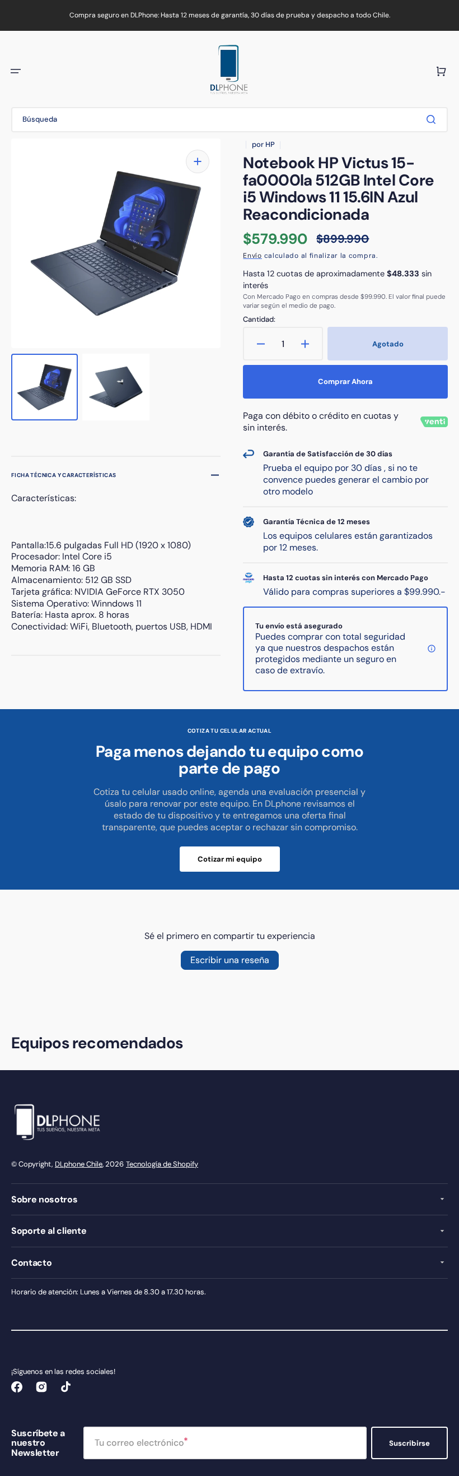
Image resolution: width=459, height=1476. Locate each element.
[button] (15, 71)
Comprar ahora (345, 381)
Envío (252, 255)
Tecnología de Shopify (162, 1164)
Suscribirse (409, 1443)
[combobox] (229, 119)
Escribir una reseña (229, 960)
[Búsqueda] (433, 119)
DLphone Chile (78, 1164)
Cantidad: (259, 319)
